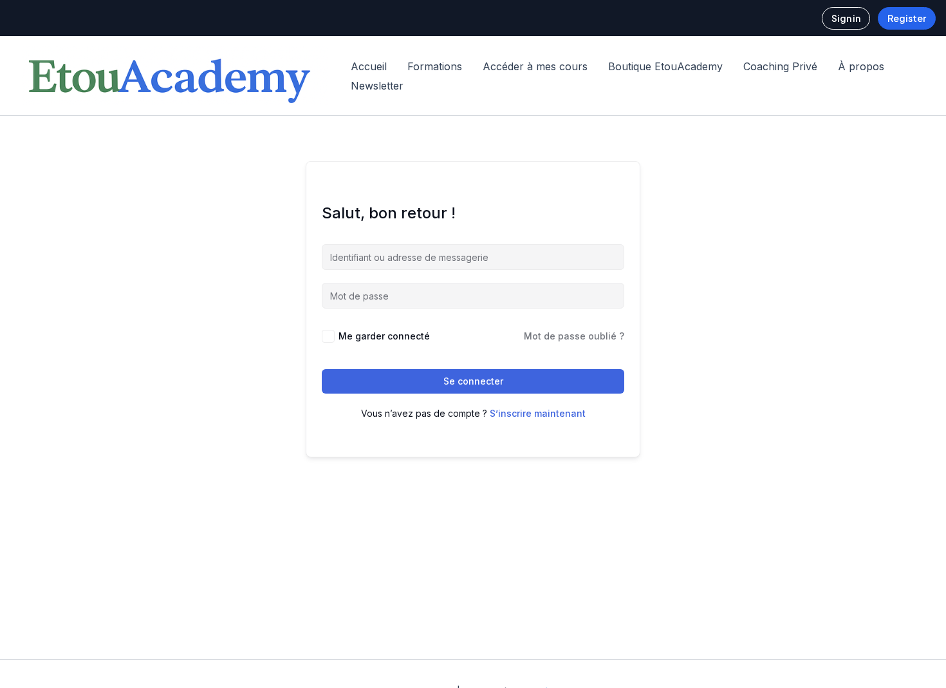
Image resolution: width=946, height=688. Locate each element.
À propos (861, 66)
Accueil (369, 66)
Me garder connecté (384, 335)
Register (906, 18)
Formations (434, 66)
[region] (167, 579)
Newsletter (377, 85)
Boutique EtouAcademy (665, 66)
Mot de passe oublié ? (574, 335)
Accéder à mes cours (535, 66)
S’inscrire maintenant (538, 413)
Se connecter (473, 381)
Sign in (845, 18)
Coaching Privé (780, 66)
